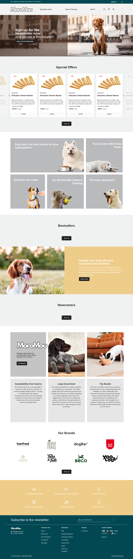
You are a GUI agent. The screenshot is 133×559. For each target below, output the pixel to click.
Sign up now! (66, 38)
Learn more (84, 279)
